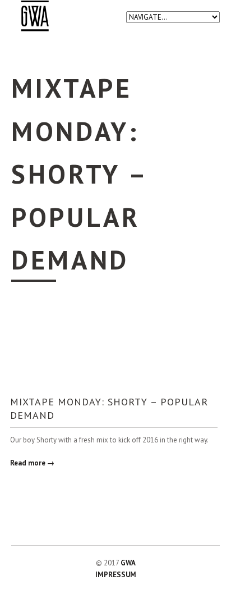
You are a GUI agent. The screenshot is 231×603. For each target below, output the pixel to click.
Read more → (32, 463)
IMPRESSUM (115, 574)
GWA (128, 563)
